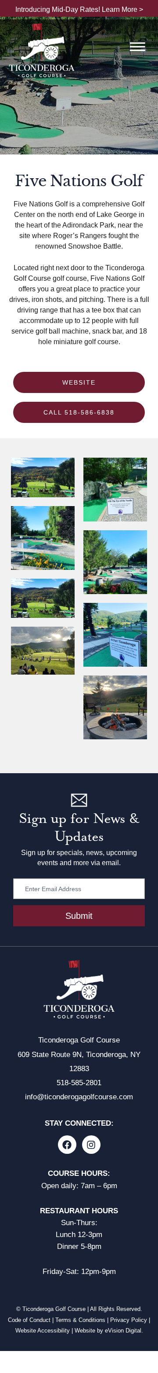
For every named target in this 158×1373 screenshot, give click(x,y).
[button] (137, 48)
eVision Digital (123, 1330)
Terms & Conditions (80, 1320)
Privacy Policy (128, 1320)
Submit (79, 916)
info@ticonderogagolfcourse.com (79, 1097)
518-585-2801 (79, 1083)
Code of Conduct (29, 1320)
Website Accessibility (42, 1330)
